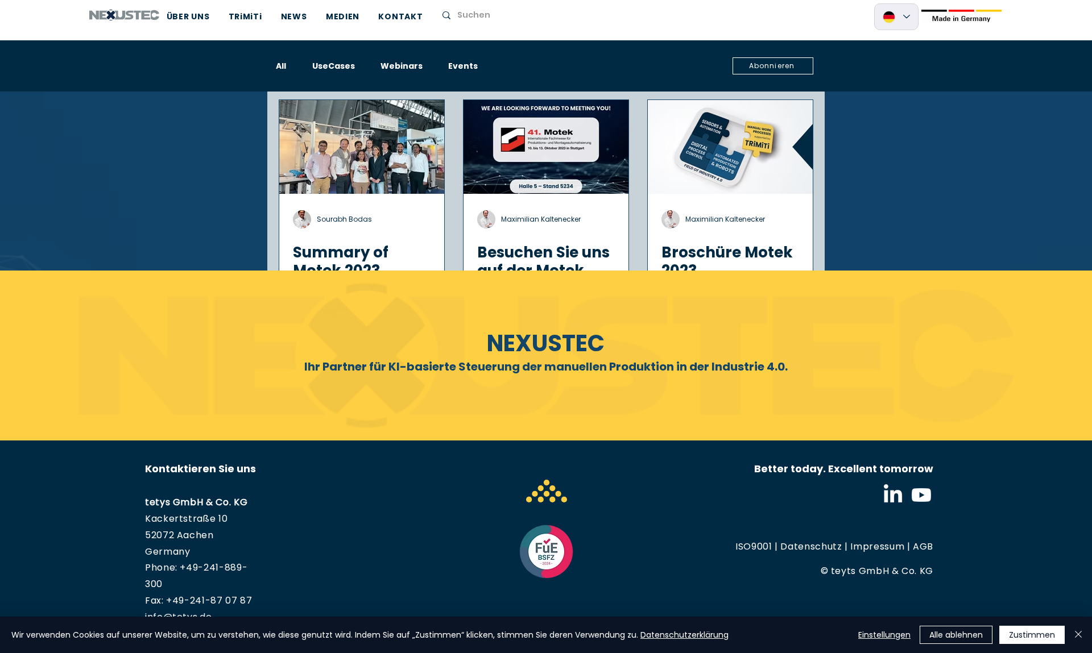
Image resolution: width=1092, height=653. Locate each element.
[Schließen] (1078, 635)
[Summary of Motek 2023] (361, 147)
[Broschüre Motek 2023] (730, 147)
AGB (923, 546)
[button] (773, 65)
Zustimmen (1032, 634)
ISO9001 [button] (753, 546)
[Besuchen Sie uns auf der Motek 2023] (546, 147)
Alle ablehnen (956, 634)
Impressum (877, 546)
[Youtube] (921, 495)
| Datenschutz (807, 546)
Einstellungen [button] (884, 634)
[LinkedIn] (893, 495)
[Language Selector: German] (896, 16)
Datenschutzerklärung (684, 634)
